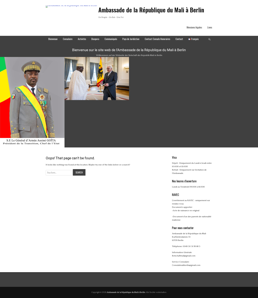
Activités (82, 39)
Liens (209, 27)
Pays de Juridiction (130, 39)
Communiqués (111, 39)
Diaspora (95, 39)
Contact (179, 39)
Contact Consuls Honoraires (157, 39)
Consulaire (67, 39)
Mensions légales (194, 27)
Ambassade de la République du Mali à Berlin (151, 9)
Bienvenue (53, 39)
